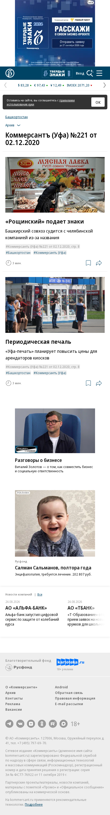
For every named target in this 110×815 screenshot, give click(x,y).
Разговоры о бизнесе (38, 460)
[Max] (64, 724)
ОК (98, 102)
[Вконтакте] (20, 724)
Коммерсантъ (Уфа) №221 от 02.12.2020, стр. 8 (44, 246)
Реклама (12, 703)
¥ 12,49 (55, 85)
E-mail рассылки (69, 703)
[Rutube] (53, 724)
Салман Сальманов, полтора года (53, 567)
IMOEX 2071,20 (78, 85)
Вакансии (13, 709)
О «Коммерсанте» (21, 687)
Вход (80, 73)
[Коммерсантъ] (9, 73)
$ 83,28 (23, 85)
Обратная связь (69, 692)
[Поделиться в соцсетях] (99, 263)
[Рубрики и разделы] (99, 73)
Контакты (14, 698)
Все (39, 594)
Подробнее (34, 804)
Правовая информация (75, 698)
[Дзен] (31, 724)
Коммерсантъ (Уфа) (51, 252)
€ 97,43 (39, 85)
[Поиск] (90, 73)
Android (61, 687)
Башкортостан (16, 116)
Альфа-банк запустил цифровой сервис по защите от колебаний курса (32, 619)
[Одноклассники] (42, 724)
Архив (10, 692)
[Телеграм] (9, 724)
